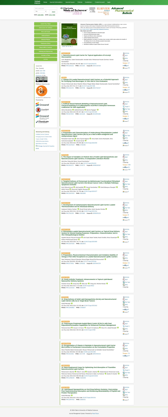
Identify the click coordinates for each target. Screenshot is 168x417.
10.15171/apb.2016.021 (89, 163)
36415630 (82, 114)
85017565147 (97, 88)
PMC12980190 (70, 378)
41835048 (83, 378)
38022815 (83, 243)
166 (129, 169)
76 (129, 353)
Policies (80, 2)
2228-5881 (41, 15)
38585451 (83, 399)
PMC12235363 (70, 287)
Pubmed (47, 134)
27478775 (82, 165)
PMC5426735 (70, 88)
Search (53, 11)
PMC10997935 (70, 399)
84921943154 (97, 354)
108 (129, 165)
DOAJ (45, 143)
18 (129, 68)
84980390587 (97, 165)
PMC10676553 (70, 193)
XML (126, 58)
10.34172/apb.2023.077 (90, 191)
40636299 (83, 287)
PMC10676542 (70, 243)
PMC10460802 (70, 307)
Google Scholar (43, 139)
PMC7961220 (70, 213)
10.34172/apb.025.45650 (91, 376)
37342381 (83, 145)
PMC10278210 (70, 145)
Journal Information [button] (56, 2)
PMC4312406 (70, 354)
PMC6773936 (70, 263)
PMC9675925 (70, 114)
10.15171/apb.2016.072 (89, 63)
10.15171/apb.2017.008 (88, 86)
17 (129, 63)
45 (129, 87)
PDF (126, 55)
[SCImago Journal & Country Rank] (46, 147)
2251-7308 (52, 15)
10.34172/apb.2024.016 (89, 397)
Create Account (100, 2)
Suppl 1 (127, 106)
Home (45, 2)
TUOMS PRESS (85, 29)
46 (129, 167)
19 (129, 355)
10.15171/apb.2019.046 (89, 261)
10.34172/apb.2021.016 (90, 211)
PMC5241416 (70, 65)
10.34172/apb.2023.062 (90, 305)
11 (129, 263)
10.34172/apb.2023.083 (90, 241)
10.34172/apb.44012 (88, 285)
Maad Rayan (95, 413)
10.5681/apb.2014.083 (89, 352)
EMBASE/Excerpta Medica (42, 141)
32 (129, 219)
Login (108, 2)
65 (129, 92)
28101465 (82, 65)
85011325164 (97, 65)
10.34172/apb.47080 (89, 330)
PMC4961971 (70, 165)
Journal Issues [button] (69, 2)
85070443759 (97, 263)
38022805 (83, 193)
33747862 (82, 213)
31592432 (82, 263)
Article (127, 53)
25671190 (82, 354)
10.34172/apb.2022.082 (90, 112)
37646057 (83, 307)
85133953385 (97, 114)
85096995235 (97, 213)
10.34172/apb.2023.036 (90, 143)
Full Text (127, 109)
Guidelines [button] (88, 2)
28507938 (82, 88)
